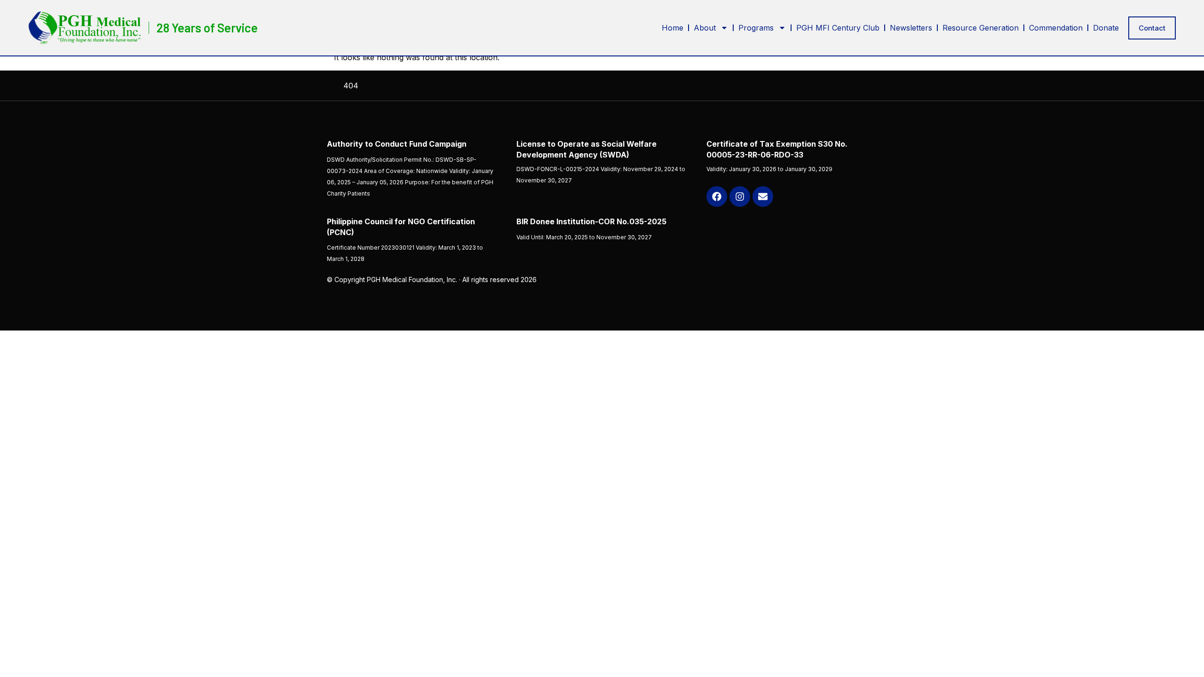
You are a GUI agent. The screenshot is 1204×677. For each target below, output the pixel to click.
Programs (756, 27)
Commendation (1056, 27)
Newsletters (911, 27)
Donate (1106, 27)
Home (672, 27)
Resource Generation (981, 27)
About (705, 27)
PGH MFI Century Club (837, 27)
